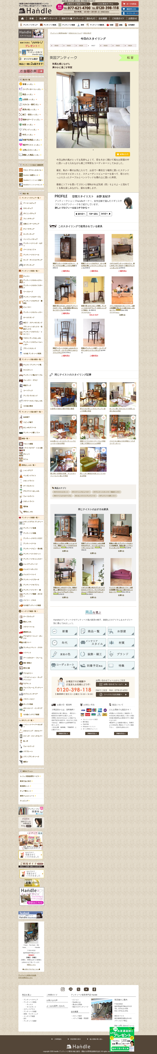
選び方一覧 (26, 80)
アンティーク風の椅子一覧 (31, 412)
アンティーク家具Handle (58, 33)
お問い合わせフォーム (126, 1025)
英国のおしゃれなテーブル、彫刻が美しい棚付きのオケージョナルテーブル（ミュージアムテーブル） (65, 590)
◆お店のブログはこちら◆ (31, 969)
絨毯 (120, 25)
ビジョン (75, 1000)
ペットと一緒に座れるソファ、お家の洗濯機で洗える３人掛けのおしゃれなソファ (121, 590)
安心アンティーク (48, 18)
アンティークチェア (30, 25)
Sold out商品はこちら (25, 977)
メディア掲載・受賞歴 (80, 1018)
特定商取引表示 (75, 1039)
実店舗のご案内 (120, 1000)
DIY (25, 1019)
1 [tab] (93, 150)
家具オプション (28, 771)
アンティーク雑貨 (68, 25)
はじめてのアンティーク (72, 18)
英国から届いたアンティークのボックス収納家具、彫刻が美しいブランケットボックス (121, 546)
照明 (82, 25)
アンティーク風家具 (97, 25)
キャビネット (31, 1007)
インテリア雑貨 (29, 1016)
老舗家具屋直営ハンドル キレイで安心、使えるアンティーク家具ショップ (36, 8)
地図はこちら (31, 964)
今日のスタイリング (75, 33)
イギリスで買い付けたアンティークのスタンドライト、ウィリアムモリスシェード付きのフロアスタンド (93, 590)
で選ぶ (30, 104)
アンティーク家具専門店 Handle (84, 995)
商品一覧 (26, 193)
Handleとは (76, 1002)
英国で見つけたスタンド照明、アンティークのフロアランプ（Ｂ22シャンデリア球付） (93, 308)
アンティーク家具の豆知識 (27, 975)
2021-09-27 (87, 33)
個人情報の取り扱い (96, 1039)
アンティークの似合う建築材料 (33, 165)
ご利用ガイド (118, 18)
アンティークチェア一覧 (30, 198)
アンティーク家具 (50, 25)
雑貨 (111, 25)
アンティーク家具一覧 (30, 271)
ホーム (22, 18)
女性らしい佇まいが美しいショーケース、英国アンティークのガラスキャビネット (65, 546)
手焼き (32, 170)
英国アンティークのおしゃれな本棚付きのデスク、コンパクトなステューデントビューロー (93, 546)
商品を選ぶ (26, 995)
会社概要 (103, 18)
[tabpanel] (93, 110)
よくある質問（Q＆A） (56, 1006)
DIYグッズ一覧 (27, 720)
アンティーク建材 (30, 1021)
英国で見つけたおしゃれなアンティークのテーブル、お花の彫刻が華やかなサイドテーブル (65, 308)
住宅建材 (131, 25)
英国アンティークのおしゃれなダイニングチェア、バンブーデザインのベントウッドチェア (65, 350)
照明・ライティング (31, 1014)
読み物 (90, 18)
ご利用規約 (57, 1039)
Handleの (30, 175)
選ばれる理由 (77, 1004)
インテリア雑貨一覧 (29, 611)
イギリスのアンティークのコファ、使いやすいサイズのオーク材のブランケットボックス (122, 266)
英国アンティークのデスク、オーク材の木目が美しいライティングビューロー (93, 266)
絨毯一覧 (25, 438)
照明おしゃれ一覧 (28, 465)
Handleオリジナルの (32, 180)
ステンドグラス (29, 1009)
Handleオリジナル (33, 185)
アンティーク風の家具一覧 (31, 359)
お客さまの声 (52, 1000)
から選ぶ (28, 84)
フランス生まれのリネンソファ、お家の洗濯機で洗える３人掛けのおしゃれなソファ (122, 308)
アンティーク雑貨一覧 (30, 517)
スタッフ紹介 (77, 1016)
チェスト (30, 1004)
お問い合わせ (133, 18)
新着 (32, 18)
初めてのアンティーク (80, 1007)
